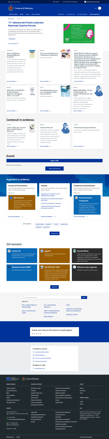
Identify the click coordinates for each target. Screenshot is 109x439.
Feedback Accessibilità (61, 424)
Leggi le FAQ (34, 412)
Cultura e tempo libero (36, 402)
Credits (18, 437)
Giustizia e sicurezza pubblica (62, 388)
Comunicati (83, 390)
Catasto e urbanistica (36, 400)
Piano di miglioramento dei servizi (63, 426)
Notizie (81, 388)
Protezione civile (71, 14)
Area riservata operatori (86, 437)
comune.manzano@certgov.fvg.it (17, 419)
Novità (21, 14)
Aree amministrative (11, 390)
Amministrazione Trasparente (70, 2)
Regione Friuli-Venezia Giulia (14, 2)
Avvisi (81, 393)
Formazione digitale (82, 14)
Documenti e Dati (10, 402)
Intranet (33, 421)
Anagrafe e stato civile (36, 393)
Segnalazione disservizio (37, 417)
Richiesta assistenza (36, 419)
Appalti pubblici (35, 395)
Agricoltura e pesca (36, 388)
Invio (84, 297)
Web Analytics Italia (60, 429)
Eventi (81, 404)
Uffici (7, 393)
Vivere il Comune (36, 14)
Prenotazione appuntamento (38, 414)
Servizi (27, 14)
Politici (8, 397)
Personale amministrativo (12, 400)
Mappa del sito (10, 437)
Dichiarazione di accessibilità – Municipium (66, 421)
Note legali (58, 417)
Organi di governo (10, 388)
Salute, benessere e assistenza (63, 395)
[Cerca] (99, 8)
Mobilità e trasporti (60, 393)
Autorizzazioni (34, 397)
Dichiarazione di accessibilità (62, 419)
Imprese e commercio (60, 390)
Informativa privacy (60, 414)
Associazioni (61, 14)
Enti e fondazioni (10, 395)
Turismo (57, 400)
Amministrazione (13, 14)
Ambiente (33, 390)
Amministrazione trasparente (62, 412)
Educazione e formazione (37, 405)
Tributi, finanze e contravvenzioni (63, 397)
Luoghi (81, 401)
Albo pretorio (56, 2)
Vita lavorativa (59, 402)
